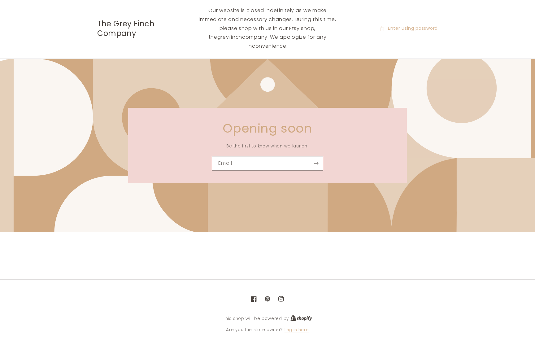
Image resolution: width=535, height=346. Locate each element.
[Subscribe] (316, 163)
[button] (408, 28)
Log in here (297, 330)
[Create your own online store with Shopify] (301, 319)
